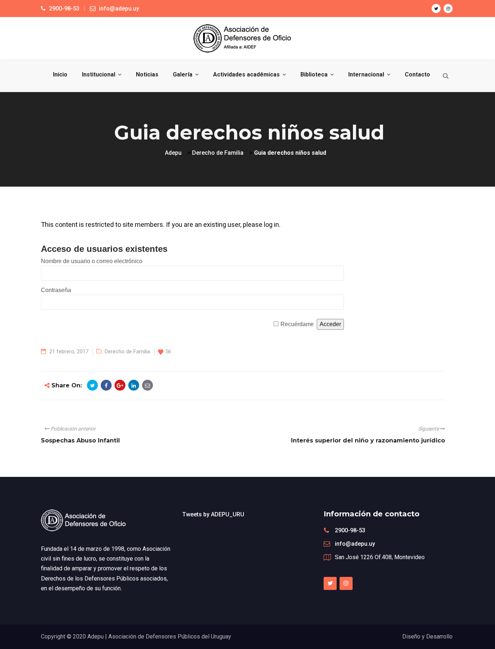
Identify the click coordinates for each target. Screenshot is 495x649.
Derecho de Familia (127, 351)
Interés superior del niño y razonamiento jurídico (368, 440)
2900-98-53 (350, 530)
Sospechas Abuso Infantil (80, 440)
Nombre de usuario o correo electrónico (91, 261)
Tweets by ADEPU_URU (213, 514)
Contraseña (56, 290)
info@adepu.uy (355, 543)
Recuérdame (297, 324)
